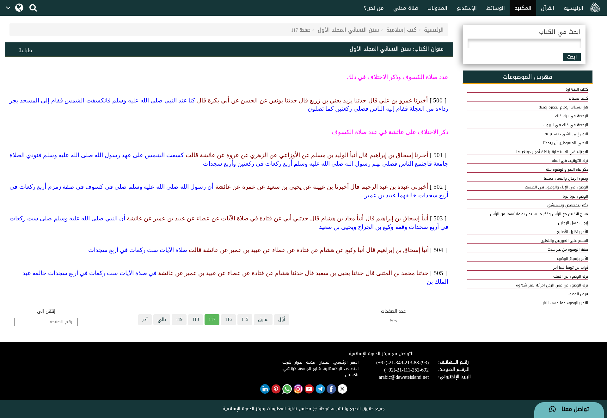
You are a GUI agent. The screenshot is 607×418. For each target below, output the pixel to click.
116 (228, 319)
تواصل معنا (572, 409)
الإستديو (467, 8)
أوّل (281, 319)
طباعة (25, 50)
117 (212, 319)
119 (179, 319)
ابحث (572, 57)
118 (195, 319)
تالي (161, 319)
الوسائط (495, 8)
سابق (263, 319)
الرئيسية (573, 8)
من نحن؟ (374, 8)
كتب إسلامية (401, 30)
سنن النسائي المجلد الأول (348, 30)
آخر (145, 319)
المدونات (437, 8)
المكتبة (522, 8)
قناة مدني (405, 8)
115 (245, 319)
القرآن (547, 8)
